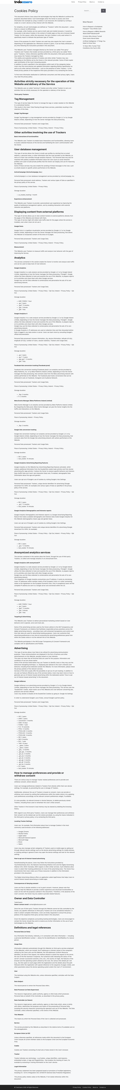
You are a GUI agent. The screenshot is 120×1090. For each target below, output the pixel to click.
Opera (20, 844)
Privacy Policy (82, 2)
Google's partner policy (56, 698)
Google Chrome (23, 831)
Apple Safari (22, 836)
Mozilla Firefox (23, 833)
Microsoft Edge (23, 840)
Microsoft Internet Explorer (27, 838)
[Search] (103, 11)
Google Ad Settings (66, 694)
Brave (20, 842)
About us (92, 2)
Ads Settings (61, 479)
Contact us (101, 2)
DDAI (36, 867)
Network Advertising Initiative (43, 865)
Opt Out (51, 291)
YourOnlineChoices (20, 865)
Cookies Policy (87, 1087)
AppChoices (57, 877)
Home (73, 2)
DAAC (25, 867)
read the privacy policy (24, 77)
